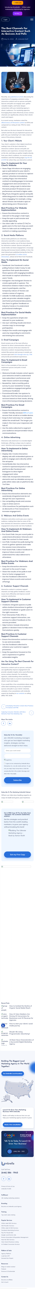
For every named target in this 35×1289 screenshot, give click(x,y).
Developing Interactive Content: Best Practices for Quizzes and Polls (19, 706)
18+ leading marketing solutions (10, 1198)
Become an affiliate (7, 1280)
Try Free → (17, 13)
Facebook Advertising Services (10, 1230)
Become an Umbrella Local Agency (11, 1206)
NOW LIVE (18, 2)
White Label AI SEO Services (9, 1228)
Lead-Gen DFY (5, 1256)
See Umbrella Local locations (12, 1073)
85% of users (28, 413)
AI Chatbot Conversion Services (10, 1244)
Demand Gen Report (7, 1258)
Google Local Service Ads (8, 1235)
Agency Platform (6, 1253)
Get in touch (4, 1282)
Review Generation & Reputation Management (14, 1237)
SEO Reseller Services (7, 1225)
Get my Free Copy (17, 854)
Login (5, 19)
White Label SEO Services (9, 1223)
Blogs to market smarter (8, 1266)
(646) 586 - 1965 (19, 1151)
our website (20, 693)
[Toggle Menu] (31, 19)
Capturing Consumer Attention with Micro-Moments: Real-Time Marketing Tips (13, 713)
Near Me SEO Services (7, 1239)
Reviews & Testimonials (8, 1271)
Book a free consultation (13, 1124)
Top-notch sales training (8, 1215)
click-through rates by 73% (23, 354)
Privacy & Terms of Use (8, 1186)
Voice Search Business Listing (10, 1242)
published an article (16, 97)
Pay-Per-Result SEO (7, 1232)
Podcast (3, 1269)
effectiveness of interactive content (13, 122)
